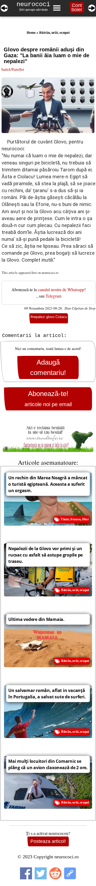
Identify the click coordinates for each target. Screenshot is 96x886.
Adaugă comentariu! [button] (48, 367)
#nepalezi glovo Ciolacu (48, 317)
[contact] (48, 436)
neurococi (33, 4)
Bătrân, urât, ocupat (54, 32)
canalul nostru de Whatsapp (61, 289)
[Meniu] (56, 8)
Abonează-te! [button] (48, 398)
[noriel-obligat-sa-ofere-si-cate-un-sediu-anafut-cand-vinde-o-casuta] (4, 7)
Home (31, 32)
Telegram (53, 296)
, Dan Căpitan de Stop (78, 308)
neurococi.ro (50, 272)
